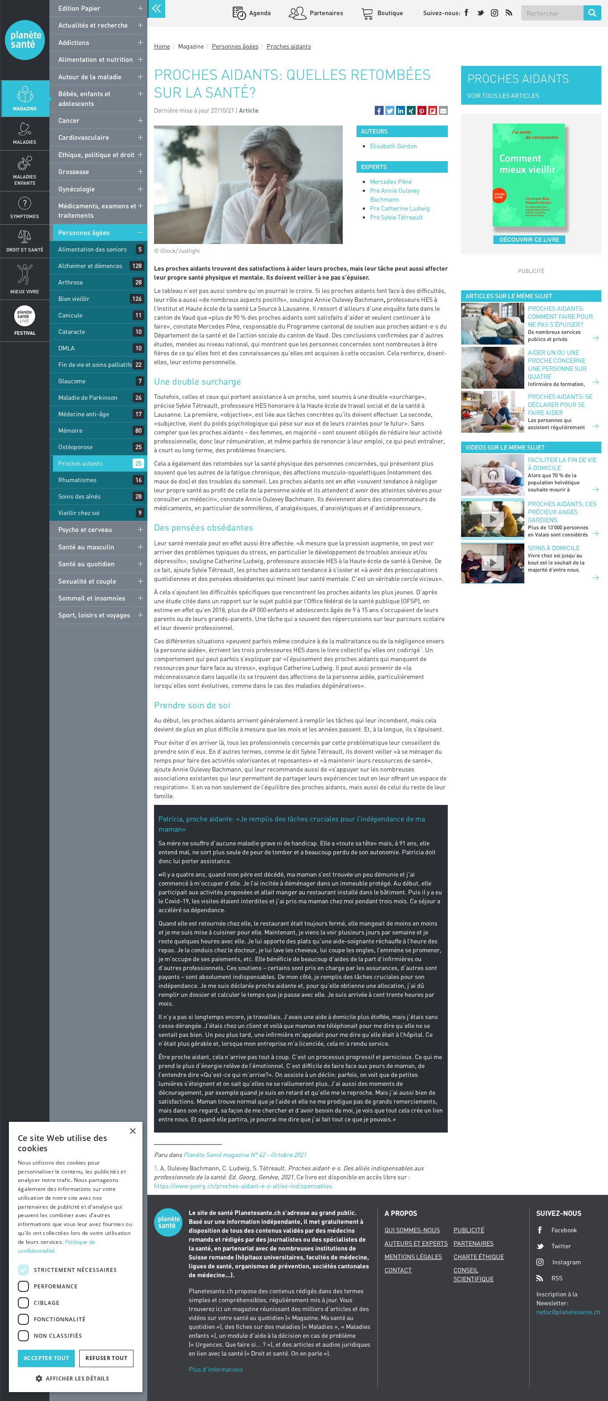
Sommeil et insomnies (91, 598)
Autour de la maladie (90, 77)
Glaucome (71, 381)
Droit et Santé (25, 249)
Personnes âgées (83, 232)
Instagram (566, 1262)
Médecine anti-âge (83, 414)
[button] (379, 110)
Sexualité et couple (87, 581)
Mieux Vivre (24, 291)
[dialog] (75, 1257)
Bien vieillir (73, 298)
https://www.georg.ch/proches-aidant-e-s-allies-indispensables (243, 1186)
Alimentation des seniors (92, 249)
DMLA (66, 348)
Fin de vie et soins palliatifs (95, 364)
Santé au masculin (86, 547)
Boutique (389, 12)
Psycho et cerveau (85, 529)
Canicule (70, 315)
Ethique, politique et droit (96, 154)
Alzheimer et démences (90, 265)
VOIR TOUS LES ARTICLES (503, 95)
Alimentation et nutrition (95, 59)
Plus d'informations (216, 1369)
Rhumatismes (77, 479)
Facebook (564, 1230)
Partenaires (325, 12)
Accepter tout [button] (46, 1358)
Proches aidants (80, 463)
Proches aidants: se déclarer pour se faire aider (560, 404)
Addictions (73, 42)
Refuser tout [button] (106, 1358)
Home (162, 46)
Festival (25, 333)
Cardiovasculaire (83, 137)
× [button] (132, 1131)
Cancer (69, 120)
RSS (557, 1278)
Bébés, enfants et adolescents (84, 98)
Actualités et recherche (93, 25)
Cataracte (71, 331)
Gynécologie (76, 189)
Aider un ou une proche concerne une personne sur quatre (557, 364)
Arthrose (70, 282)
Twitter (561, 1246)
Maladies (24, 142)
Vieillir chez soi (79, 512)
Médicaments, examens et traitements (97, 210)
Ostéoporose (75, 447)
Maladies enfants (24, 179)
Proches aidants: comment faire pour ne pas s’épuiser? (560, 316)
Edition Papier (79, 8)
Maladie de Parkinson (88, 397)
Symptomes (24, 216)
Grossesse (73, 171)
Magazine (25, 108)
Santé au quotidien (86, 564)
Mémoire (70, 430)
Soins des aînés (79, 496)
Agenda (259, 12)
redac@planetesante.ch (568, 1312)
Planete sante (25, 40)
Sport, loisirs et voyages (94, 615)
